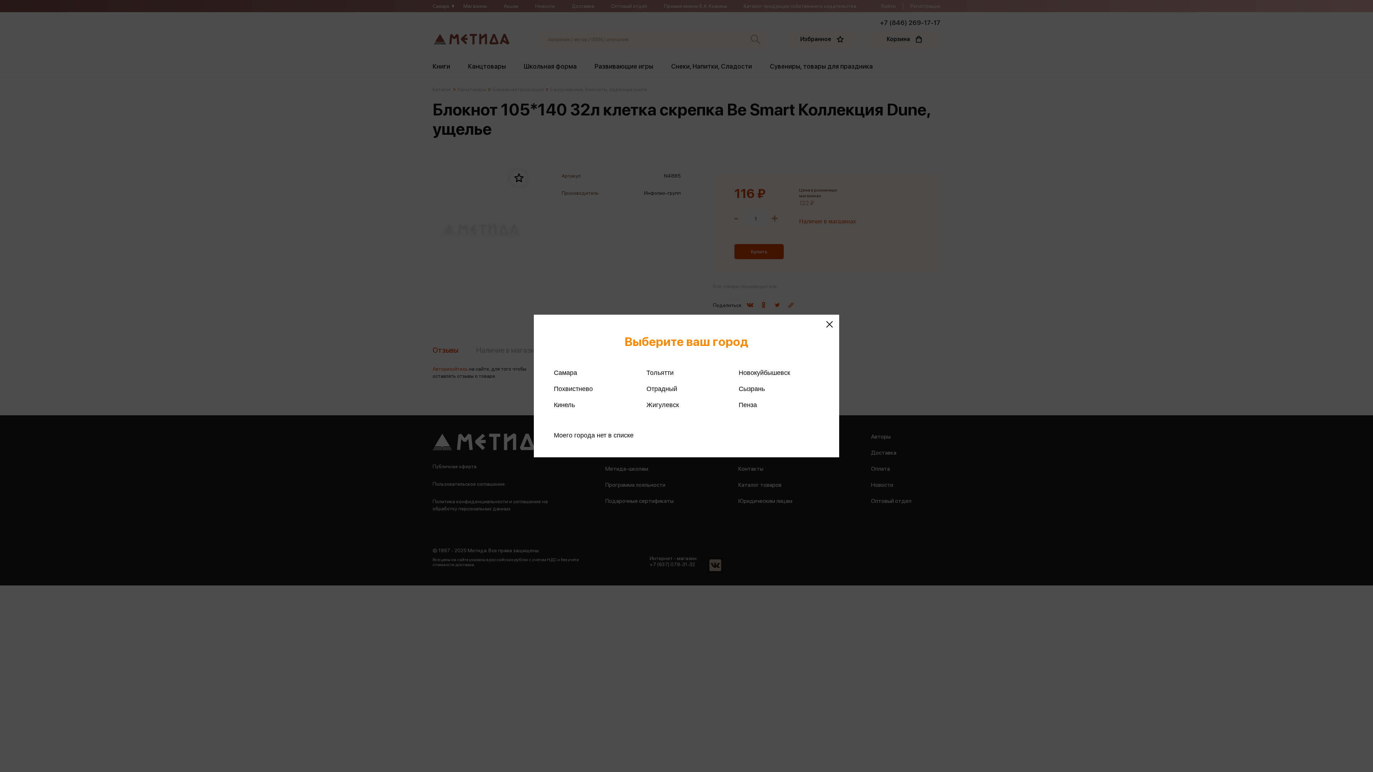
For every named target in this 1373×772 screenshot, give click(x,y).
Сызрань (752, 388)
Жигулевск (662, 405)
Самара (565, 372)
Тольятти (660, 372)
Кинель (564, 405)
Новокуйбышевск (764, 372)
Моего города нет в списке (594, 435)
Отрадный (661, 388)
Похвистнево (573, 388)
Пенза (748, 405)
